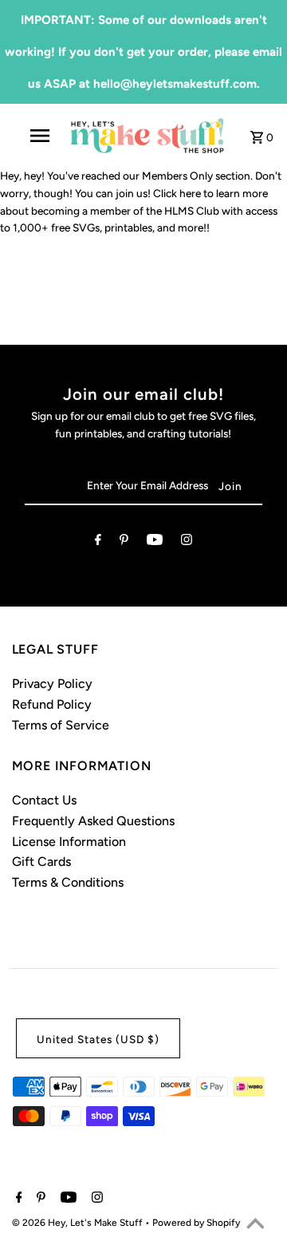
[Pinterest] (124, 542)
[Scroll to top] (255, 1225)
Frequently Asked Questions (93, 820)
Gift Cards (41, 861)
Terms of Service (60, 725)
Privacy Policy (52, 683)
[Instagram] (186, 542)
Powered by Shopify (196, 1222)
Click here (177, 193)
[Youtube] (155, 542)
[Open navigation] (39, 136)
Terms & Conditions (68, 882)
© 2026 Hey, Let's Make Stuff (78, 1222)
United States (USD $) (98, 1039)
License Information (69, 841)
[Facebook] (98, 542)
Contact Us (44, 800)
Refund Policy (52, 704)
